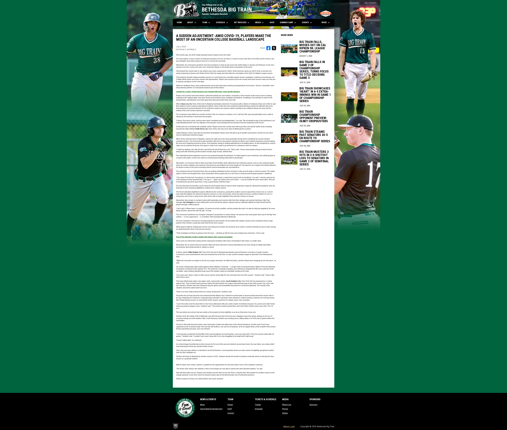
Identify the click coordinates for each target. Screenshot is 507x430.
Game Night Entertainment (211, 409)
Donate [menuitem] (307, 22)
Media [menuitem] (259, 22)
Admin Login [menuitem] (289, 426)
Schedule (259, 409)
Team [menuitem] (206, 22)
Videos (285, 413)
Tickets (258, 405)
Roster (230, 405)
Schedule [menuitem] (223, 22)
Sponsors (313, 405)
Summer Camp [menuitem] (288, 22)
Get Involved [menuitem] (242, 22)
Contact (230, 413)
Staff (229, 409)
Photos (285, 409)
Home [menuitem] (179, 22)
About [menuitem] (192, 22)
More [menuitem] (326, 22)
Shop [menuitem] (273, 22)
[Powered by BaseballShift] (175, 426)
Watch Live (286, 405)
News (202, 405)
